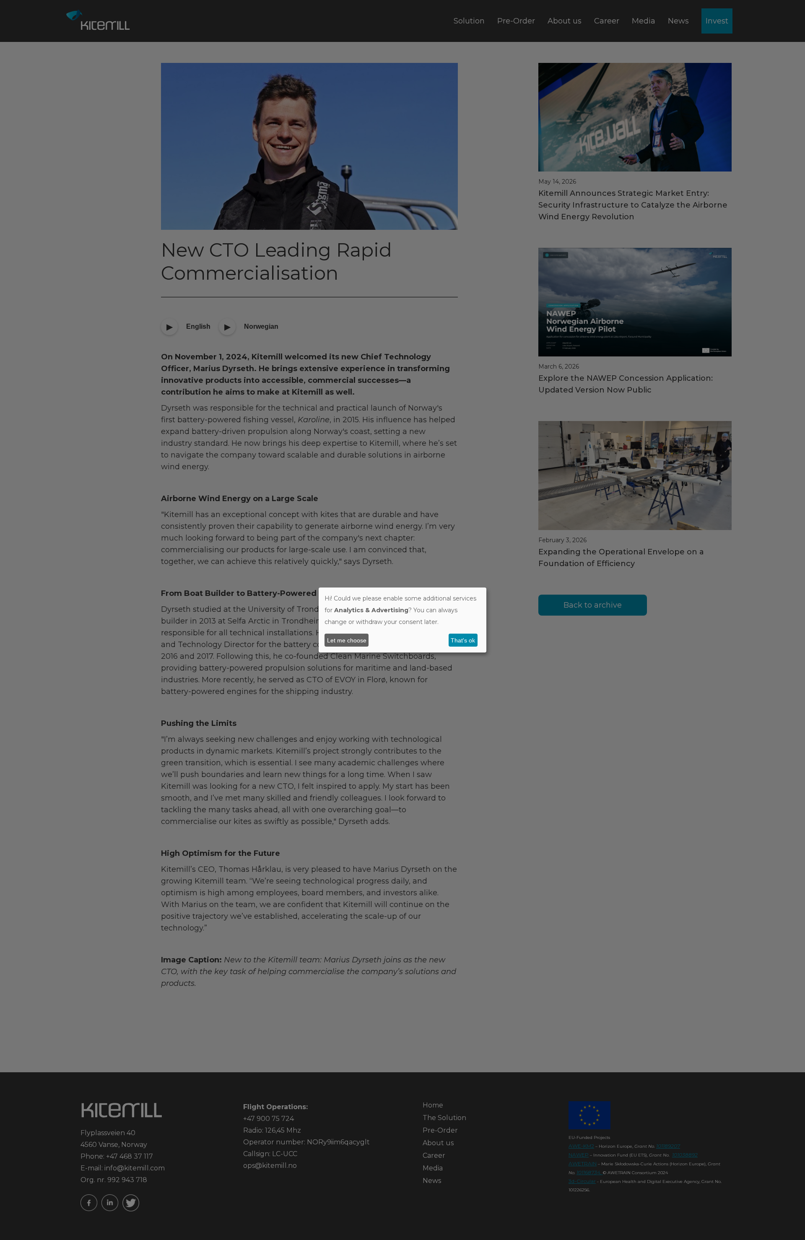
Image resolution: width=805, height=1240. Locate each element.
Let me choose (346, 640)
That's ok (463, 640)
